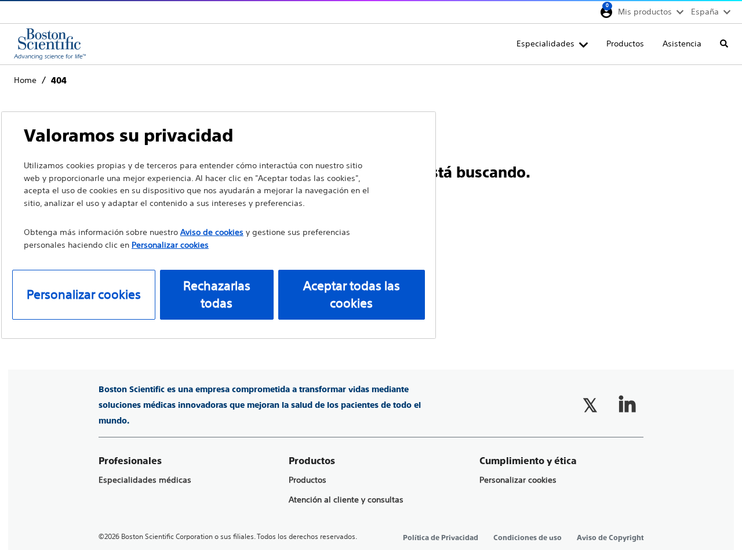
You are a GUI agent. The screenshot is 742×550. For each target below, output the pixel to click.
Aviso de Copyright (610, 538)
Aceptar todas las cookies (351, 294)
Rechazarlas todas (216, 294)
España (705, 11)
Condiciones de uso (527, 538)
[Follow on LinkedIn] (627, 405)
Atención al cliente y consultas (346, 500)
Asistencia (682, 43)
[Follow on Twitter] (590, 405)
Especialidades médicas (145, 480)
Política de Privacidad (440, 538)
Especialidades (545, 43)
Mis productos (645, 11)
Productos (625, 43)
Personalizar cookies (517, 480)
